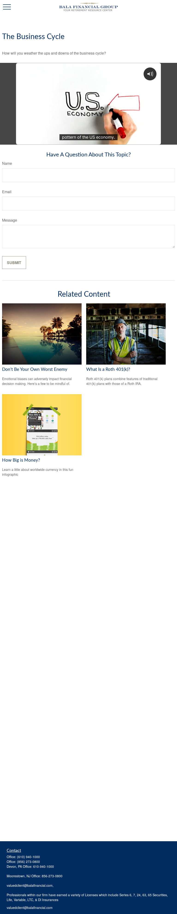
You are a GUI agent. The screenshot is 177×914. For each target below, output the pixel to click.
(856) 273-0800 (28, 861)
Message (9, 220)
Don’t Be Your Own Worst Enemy (34, 369)
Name (7, 163)
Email (7, 191)
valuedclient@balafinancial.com (30, 907)
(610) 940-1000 (28, 856)
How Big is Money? (21, 460)
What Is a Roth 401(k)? (108, 369)
